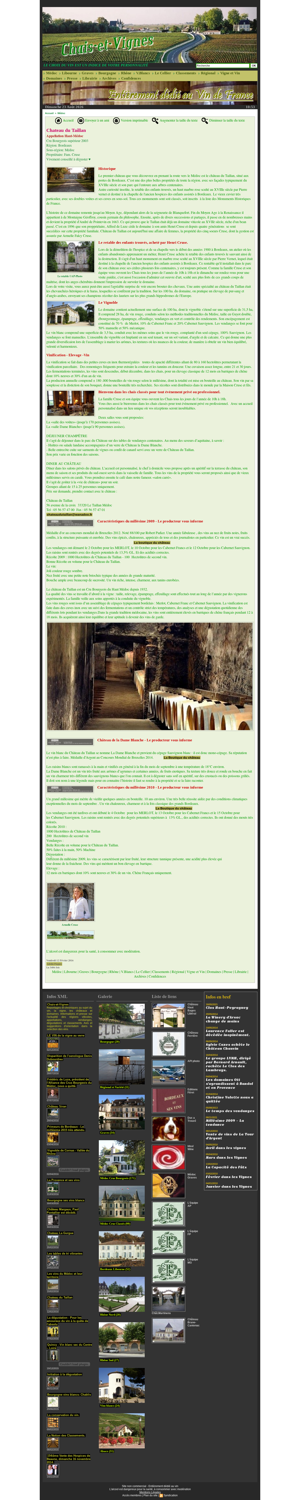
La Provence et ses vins (63, 1180)
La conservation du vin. (63, 1415)
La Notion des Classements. (66, 1435)
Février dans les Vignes (229, 1177)
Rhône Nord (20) (110, 1314)
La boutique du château (152, 542)
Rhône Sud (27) (109, 1360)
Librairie (89, 78)
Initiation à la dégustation (64, 1374)
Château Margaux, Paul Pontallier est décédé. (63, 1211)
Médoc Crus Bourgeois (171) (118, 1178)
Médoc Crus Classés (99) (115, 1223)
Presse (72, 78)
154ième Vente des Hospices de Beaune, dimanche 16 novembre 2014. (68, 1459)
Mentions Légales (150, 1492)
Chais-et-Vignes (58, 1004)
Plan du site (150, 1495)
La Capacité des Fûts (226, 1167)
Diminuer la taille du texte (226, 120)
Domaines (53, 78)
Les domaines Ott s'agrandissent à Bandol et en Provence (229, 1084)
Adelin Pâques (54, 964)
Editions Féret (193, 1091)
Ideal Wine (191, 1148)
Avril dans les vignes (226, 1148)
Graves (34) (107, 1132)
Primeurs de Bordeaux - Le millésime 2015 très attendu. (66, 1128)
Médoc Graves (192, 1176)
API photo (194, 1061)
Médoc (51, 73)
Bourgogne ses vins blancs (65, 1200)
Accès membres (131, 1495)
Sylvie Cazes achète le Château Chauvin (228, 1047)
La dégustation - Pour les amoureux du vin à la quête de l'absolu (67, 1321)
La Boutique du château (182, 757)
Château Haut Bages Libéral (193, 1009)
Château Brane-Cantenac (194, 1322)
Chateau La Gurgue (60, 1233)
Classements (185, 73)
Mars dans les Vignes (226, 1158)
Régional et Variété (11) (114, 1087)
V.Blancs (142, 73)
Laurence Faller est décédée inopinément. (228, 1033)
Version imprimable (134, 120)
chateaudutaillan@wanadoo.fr (69, 514)
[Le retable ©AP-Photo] (70, 241)
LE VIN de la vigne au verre (65, 1035)
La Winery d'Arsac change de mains (223, 1019)
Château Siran (56, 1106)
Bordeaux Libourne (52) (115, 1269)
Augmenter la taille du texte (178, 120)
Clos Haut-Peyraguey (227, 1008)
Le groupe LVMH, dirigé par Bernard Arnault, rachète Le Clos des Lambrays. (228, 1064)
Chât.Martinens (161, 1313)
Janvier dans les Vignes (229, 1187)
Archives (108, 78)
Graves (87, 73)
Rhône (125, 73)
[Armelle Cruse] (70, 883)
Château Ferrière (193, 1034)
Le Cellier (162, 73)
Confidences (130, 78)
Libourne (69, 73)
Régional (207, 73)
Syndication (171, 1495)
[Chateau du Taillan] (70, 168)
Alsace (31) (107, 1451)
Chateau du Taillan (59, 1297)
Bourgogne (107, 73)
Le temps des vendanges (230, 1111)
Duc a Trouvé (192, 1119)
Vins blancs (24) (110, 1405)
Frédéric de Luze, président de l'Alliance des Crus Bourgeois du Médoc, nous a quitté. (69, 1083)
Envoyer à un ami (96, 120)
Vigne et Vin (229, 73)
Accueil (49, 113)
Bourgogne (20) (109, 1041)
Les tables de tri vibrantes (64, 1253)
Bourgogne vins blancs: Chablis (69, 1394)
